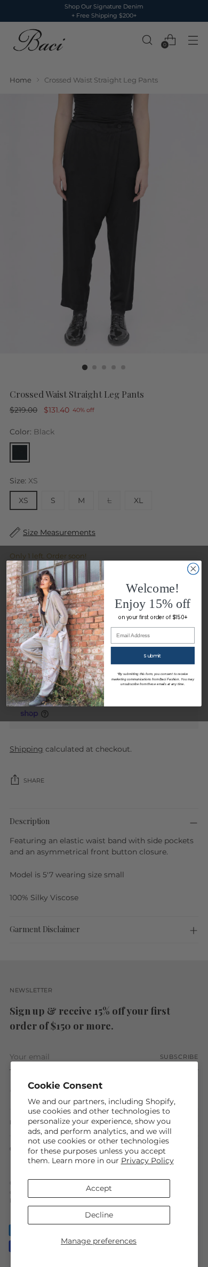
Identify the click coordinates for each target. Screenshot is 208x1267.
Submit (152, 655)
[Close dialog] (193, 568)
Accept (99, 1188)
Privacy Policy (147, 1160)
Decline (99, 1215)
